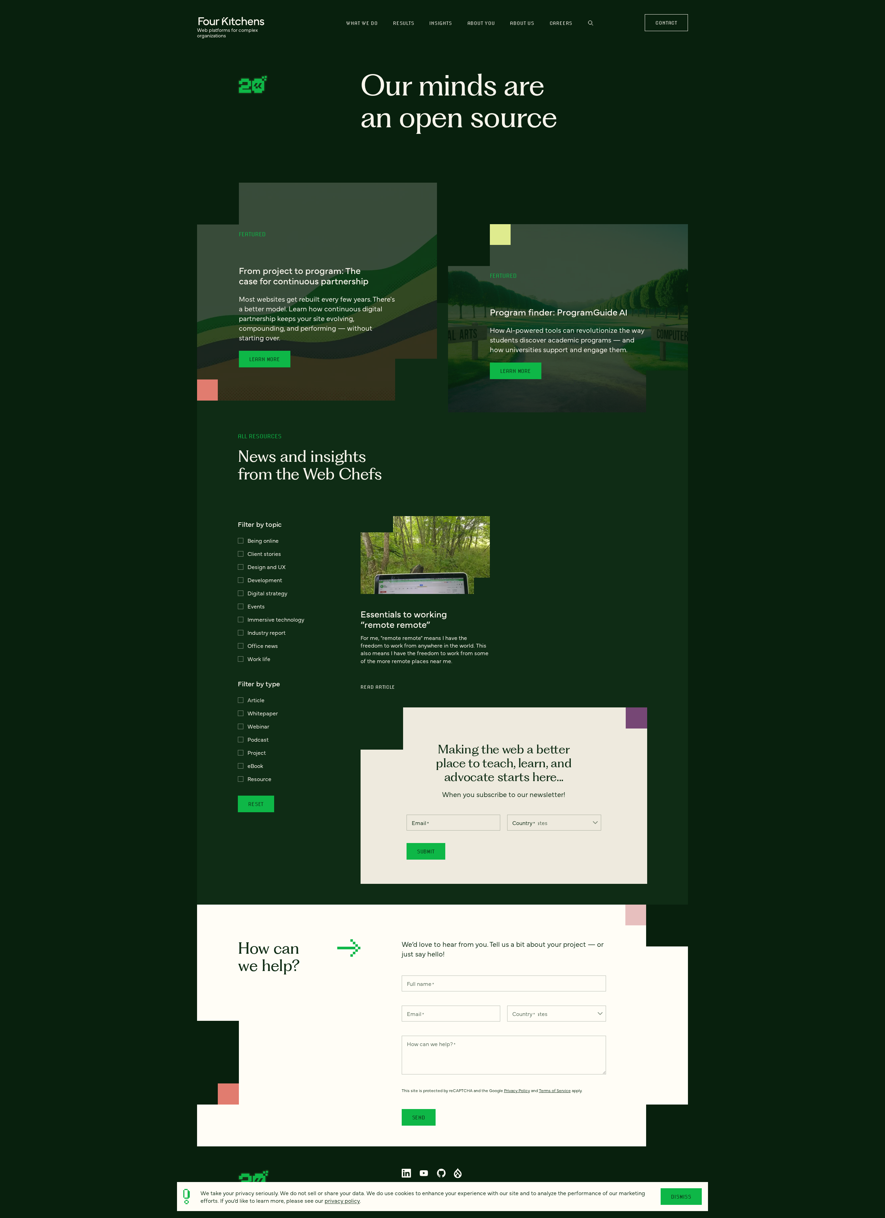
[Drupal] (458, 1173)
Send (418, 1117)
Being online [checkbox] (263, 540)
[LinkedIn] (406, 1173)
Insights (440, 23)
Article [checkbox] (256, 700)
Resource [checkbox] (259, 778)
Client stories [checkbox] (264, 553)
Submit (426, 851)
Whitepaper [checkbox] (263, 713)
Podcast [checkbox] (258, 739)
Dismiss (681, 1196)
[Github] (441, 1173)
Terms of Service (555, 1090)
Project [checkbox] (257, 752)
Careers (561, 23)
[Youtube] (424, 1173)
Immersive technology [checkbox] (276, 619)
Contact (666, 23)
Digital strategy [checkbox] (267, 593)
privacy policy (342, 1200)
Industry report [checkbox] (267, 632)
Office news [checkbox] (263, 645)
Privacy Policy (517, 1090)
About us (522, 23)
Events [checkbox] (256, 606)
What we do (362, 23)
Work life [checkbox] (259, 658)
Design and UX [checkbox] (267, 566)
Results (403, 23)
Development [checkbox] (265, 580)
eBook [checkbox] (255, 765)
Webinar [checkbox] (258, 726)
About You (481, 23)
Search (591, 26)
